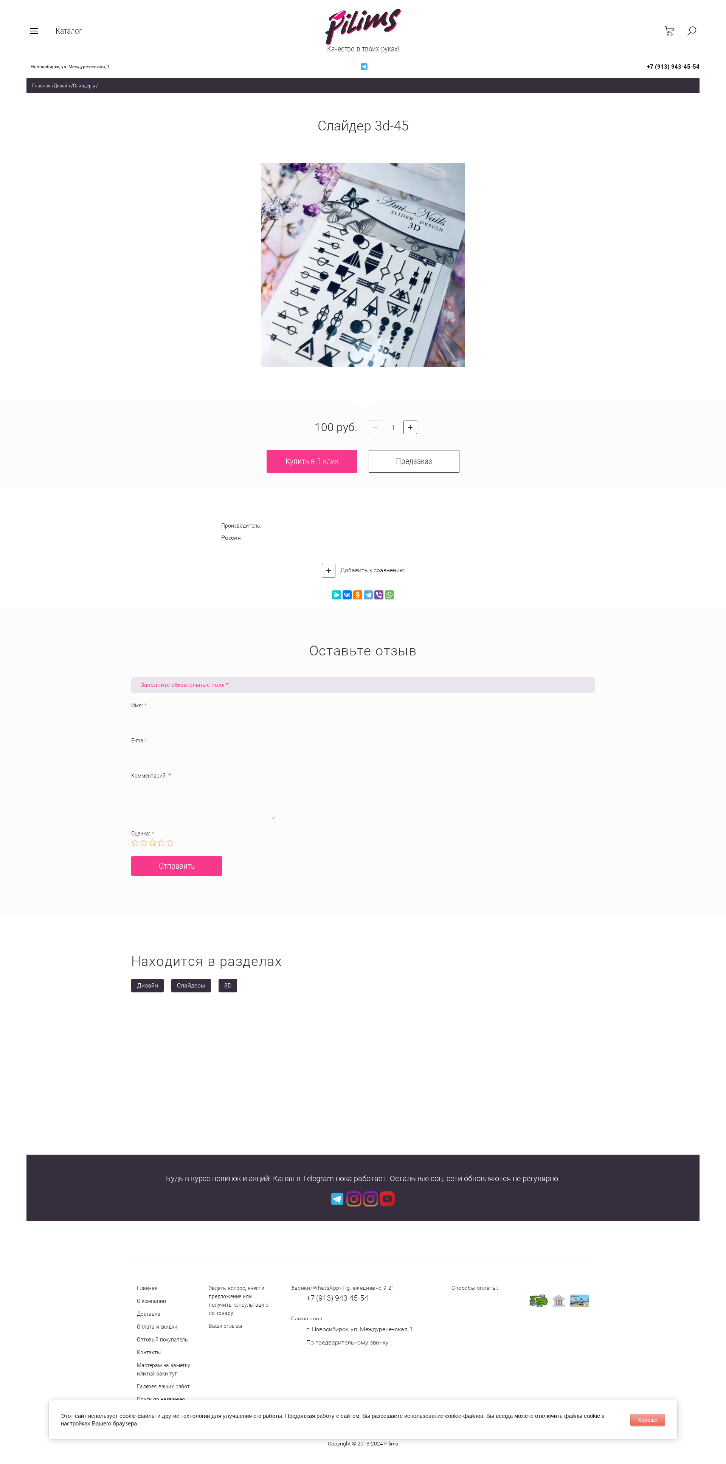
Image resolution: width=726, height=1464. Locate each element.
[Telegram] (368, 594)
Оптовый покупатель (162, 1339)
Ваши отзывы (225, 1325)
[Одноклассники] (357, 594)
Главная (41, 85)
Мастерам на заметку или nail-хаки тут (163, 1369)
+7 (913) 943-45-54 (673, 66)
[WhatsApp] (389, 594)
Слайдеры (84, 85)
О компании (151, 1300)
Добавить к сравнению (372, 570)
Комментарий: (151, 775)
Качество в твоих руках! (363, 48)
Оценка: (142, 833)
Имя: (139, 705)
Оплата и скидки (157, 1326)
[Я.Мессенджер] (336, 594)
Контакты (149, 1352)
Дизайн (62, 85)
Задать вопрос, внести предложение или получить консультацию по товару (238, 1300)
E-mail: (139, 740)
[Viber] (378, 594)
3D (227, 985)
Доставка (148, 1313)
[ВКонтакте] (347, 594)
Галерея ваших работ (163, 1386)
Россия (231, 537)
